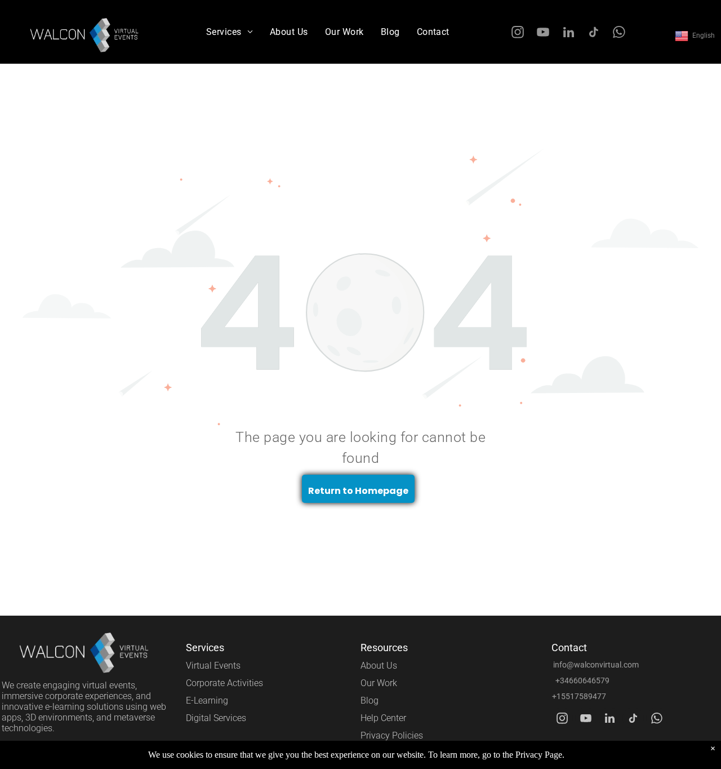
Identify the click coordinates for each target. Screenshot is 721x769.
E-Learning (207, 700)
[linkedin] (568, 34)
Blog (369, 700)
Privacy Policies (391, 735)
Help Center (383, 718)
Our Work (378, 683)
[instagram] (518, 34)
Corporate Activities (224, 683)
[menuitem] (229, 31)
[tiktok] (594, 34)
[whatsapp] (619, 34)
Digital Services (216, 718)
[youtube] (543, 34)
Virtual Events (213, 665)
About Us (378, 665)
